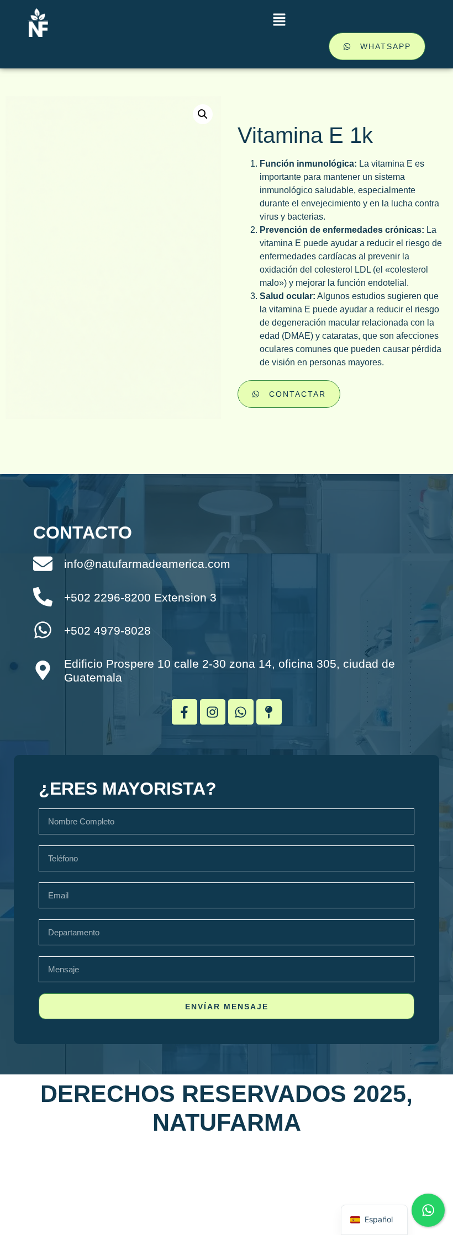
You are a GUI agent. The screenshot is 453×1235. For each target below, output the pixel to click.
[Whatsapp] (241, 712)
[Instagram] (212, 712)
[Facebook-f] (184, 712)
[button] (279, 20)
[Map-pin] (269, 712)
